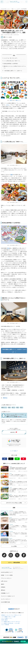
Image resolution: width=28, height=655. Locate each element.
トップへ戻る (13, 450)
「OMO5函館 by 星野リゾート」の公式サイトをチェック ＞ (14, 351)
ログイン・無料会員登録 (14, 562)
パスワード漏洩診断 (4, 616)
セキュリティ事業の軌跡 (5, 624)
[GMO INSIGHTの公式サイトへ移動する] (14, 608)
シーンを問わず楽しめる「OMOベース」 (12, 60)
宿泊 (8, 248)
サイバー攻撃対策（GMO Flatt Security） (7, 623)
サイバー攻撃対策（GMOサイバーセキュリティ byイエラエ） (10, 621)
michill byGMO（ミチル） (5, 8)
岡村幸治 (5, 397)
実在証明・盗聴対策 (4, 619)
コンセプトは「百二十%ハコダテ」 (11, 58)
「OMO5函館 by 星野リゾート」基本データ (13, 70)
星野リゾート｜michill (16, 8)
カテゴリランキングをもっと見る (14, 502)
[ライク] (26, 1)
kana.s (26, 522)
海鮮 (11, 174)
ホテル (7, 105)
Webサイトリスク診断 (11, 616)
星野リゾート (18, 100)
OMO (11, 100)
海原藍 (26, 529)
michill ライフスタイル (23, 515)
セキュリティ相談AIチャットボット (6, 618)
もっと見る (14, 546)
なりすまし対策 (17, 623)
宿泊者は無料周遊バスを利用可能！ (11, 63)
